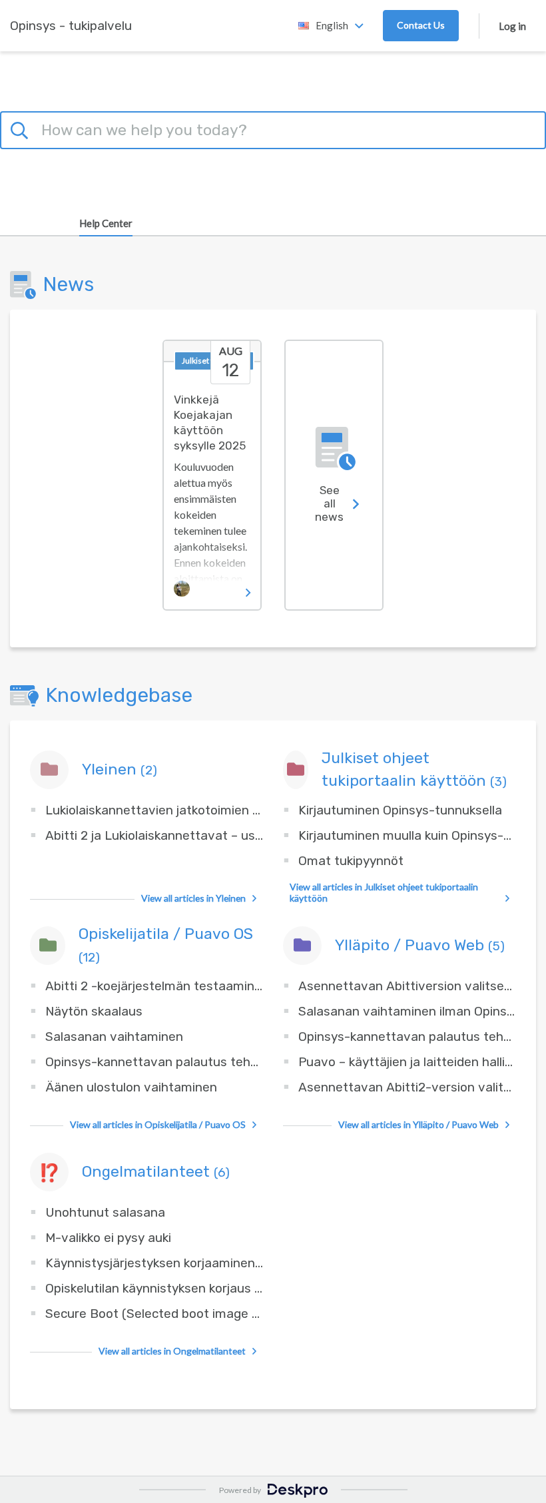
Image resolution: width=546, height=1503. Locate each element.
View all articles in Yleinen (193, 898)
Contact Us (421, 25)
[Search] (21, 128)
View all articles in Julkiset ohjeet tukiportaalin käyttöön (384, 892)
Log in (512, 26)
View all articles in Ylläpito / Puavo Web (418, 1124)
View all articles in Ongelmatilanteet (172, 1350)
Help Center (106, 223)
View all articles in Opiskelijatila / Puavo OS (158, 1124)
